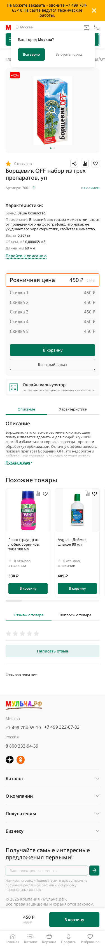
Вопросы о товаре (75, 615)
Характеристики (73, 409)
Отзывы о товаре (28, 615)
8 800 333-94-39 (22, 746)
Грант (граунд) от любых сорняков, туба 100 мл (24, 544)
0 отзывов (22, 560)
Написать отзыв (52, 651)
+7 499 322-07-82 (62, 727)
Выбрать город (68, 54)
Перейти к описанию (26, 255)
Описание (26, 409)
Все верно (31, 54)
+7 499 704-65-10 (23, 728)
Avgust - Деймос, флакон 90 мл (73, 542)
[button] (51, 148)
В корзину (52, 350)
